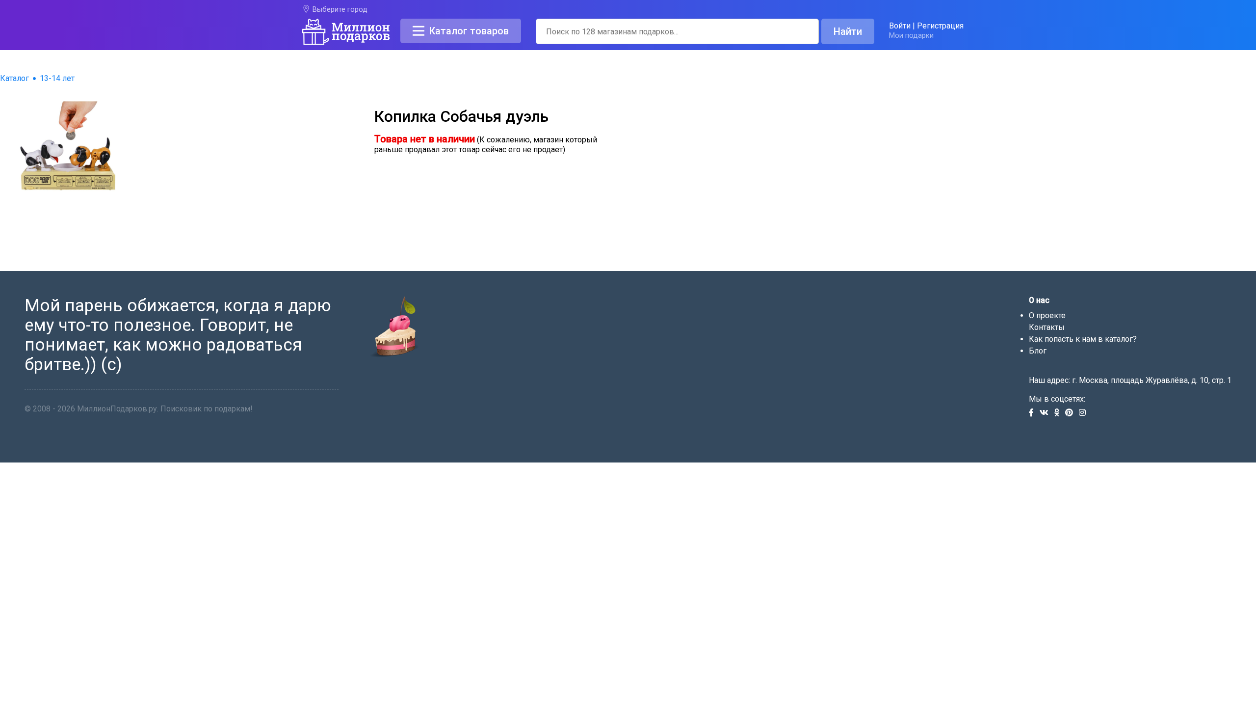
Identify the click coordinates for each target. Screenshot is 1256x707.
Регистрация (940, 25)
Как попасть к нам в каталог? (1083, 339)
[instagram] (1084, 413)
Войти (900, 25)
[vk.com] (1047, 413)
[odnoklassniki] (1059, 413)
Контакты (1047, 327)
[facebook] (1034, 413)
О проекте (1047, 315)
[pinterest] (1072, 413)
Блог (1038, 350)
